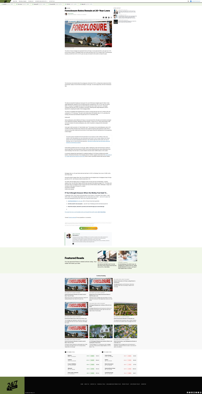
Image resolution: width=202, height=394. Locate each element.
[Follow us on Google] (111, 17)
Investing (15, 1)
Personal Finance (22, 1)
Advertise (143, 384)
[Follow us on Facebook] (187, 392)
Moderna (70, 355)
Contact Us (93, 384)
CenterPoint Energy (109, 372)
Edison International (109, 364)
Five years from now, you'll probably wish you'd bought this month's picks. (85, 212)
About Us (86, 384)
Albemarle (70, 368)
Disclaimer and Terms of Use (113, 384)
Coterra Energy (108, 355)
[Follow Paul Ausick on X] (73, 243)
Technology (31, 1)
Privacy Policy (125, 384)
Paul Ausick (71, 13)
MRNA (69, 356)
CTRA (106, 356)
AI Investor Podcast (196, 1)
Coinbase (70, 359)
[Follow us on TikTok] (198, 392)
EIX (105, 365)
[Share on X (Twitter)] (106, 17)
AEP (105, 369)
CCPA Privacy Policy (135, 384)
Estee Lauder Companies (73, 372)
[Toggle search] (188, 1)
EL (68, 373)
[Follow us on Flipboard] (108, 17)
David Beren (120, 262)
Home (82, 384)
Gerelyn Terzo (100, 262)
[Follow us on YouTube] (194, 392)
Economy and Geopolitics (41, 1)
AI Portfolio (52, 1)
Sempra (106, 359)
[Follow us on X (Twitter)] (189, 392)
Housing (68, 8)
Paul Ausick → (76, 235)
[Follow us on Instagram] (196, 392)
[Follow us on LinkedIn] (192, 392)
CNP (105, 373)
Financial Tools (101, 384)
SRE (105, 360)
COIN (69, 360)
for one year (75, 201)
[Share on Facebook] (103, 17)
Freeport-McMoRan (72, 364)
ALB (68, 369)
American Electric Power (110, 368)
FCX (68, 365)
